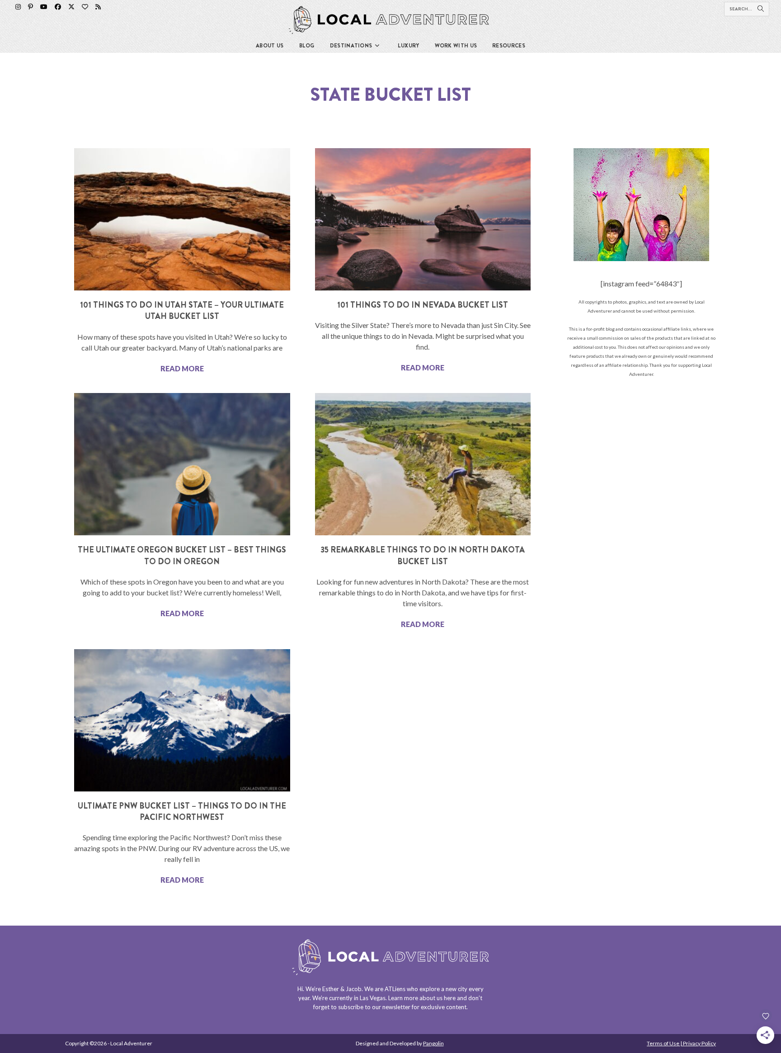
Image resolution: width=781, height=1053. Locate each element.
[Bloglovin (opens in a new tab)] (85, 7)
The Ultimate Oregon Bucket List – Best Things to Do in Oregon (182, 555)
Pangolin (433, 1043)
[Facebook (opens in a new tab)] (58, 7)
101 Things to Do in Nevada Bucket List (422, 305)
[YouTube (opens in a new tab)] (44, 7)
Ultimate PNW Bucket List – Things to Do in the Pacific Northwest (182, 811)
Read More (182, 368)
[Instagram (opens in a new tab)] (18, 7)
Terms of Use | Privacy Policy (681, 1043)
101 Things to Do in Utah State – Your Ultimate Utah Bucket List (182, 310)
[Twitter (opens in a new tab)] (71, 7)
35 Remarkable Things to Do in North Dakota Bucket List (422, 555)
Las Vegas (373, 998)
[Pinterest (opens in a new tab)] (30, 7)
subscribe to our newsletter (374, 1007)
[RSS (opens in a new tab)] (98, 7)
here (450, 998)
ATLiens (395, 988)
